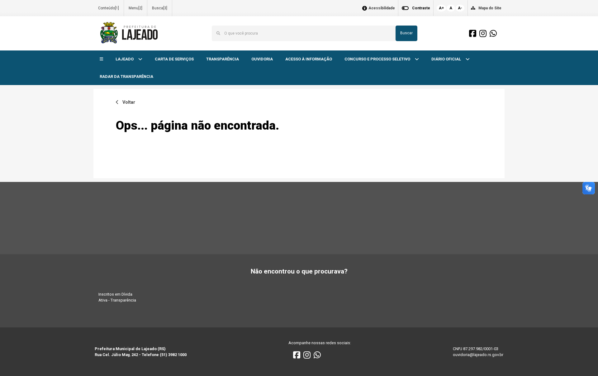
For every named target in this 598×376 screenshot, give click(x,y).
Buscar (406, 33)
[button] (101, 59)
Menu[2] (135, 8)
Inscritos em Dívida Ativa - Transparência (117, 297)
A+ (441, 8)
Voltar (127, 102)
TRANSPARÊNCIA (222, 59)
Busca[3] (159, 8)
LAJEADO (125, 59)
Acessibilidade (381, 8)
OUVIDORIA (262, 59)
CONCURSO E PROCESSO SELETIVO (377, 59)
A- (460, 8)
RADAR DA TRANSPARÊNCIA (126, 76)
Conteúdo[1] (108, 8)
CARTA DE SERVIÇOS (174, 59)
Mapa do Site (489, 8)
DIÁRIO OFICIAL (446, 59)
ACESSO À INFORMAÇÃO (308, 59)
